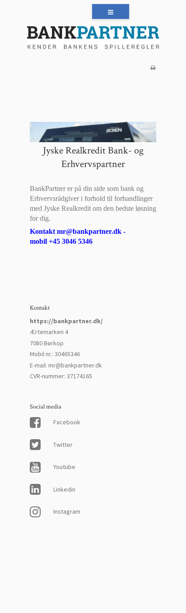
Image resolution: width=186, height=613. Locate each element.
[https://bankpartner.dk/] (93, 38)
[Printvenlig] (152, 67)
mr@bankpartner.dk (75, 365)
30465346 (67, 354)
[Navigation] (111, 11)
